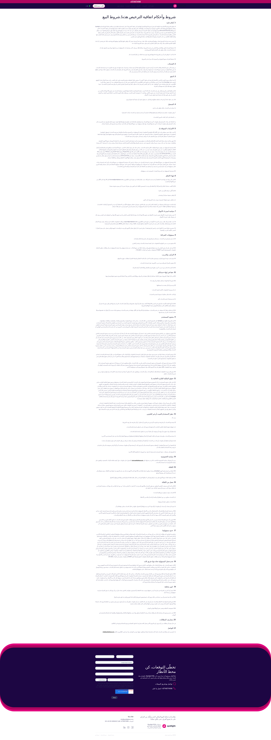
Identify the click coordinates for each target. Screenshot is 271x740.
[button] (88, 6)
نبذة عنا (133, 6)
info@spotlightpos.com (127, 719)
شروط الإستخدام (104, 735)
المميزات (144, 6)
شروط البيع (97, 735)
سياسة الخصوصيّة (111, 735)
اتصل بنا (128, 6)
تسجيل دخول (120, 6)
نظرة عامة (151, 6)
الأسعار (138, 6)
